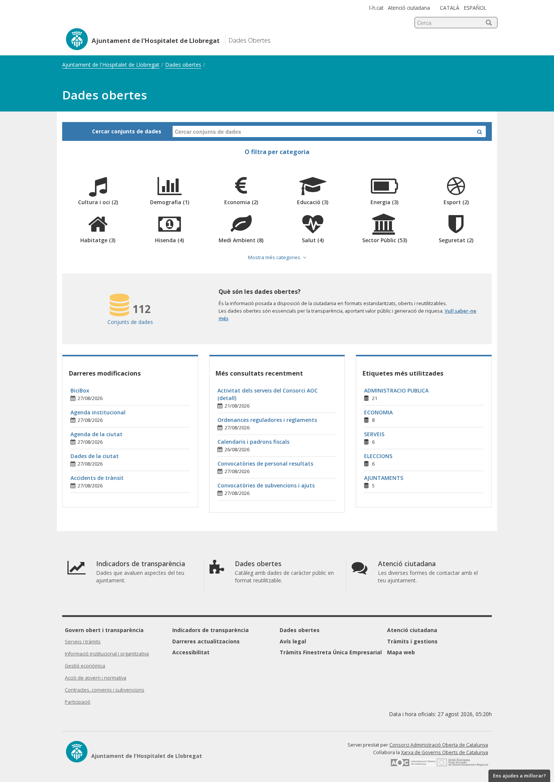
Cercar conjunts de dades (126, 131)
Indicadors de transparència (210, 630)
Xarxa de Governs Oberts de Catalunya (444, 752)
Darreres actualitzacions (206, 641)
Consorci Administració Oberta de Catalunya (438, 745)
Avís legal (293, 641)
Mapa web (401, 652)
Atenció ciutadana (409, 7)
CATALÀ (449, 7)
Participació (77, 702)
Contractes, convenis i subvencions (104, 690)
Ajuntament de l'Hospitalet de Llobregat (110, 64)
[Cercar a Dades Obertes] (479, 131)
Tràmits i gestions (412, 641)
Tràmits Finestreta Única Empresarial (331, 652)
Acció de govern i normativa (95, 678)
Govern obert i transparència (104, 630)
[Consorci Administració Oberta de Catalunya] (413, 765)
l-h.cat (376, 7)
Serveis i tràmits (83, 641)
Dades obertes (183, 64)
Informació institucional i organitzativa (107, 654)
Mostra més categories (274, 257)
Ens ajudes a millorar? (519, 776)
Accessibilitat (191, 652)
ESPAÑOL (475, 7)
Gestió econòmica (85, 666)
